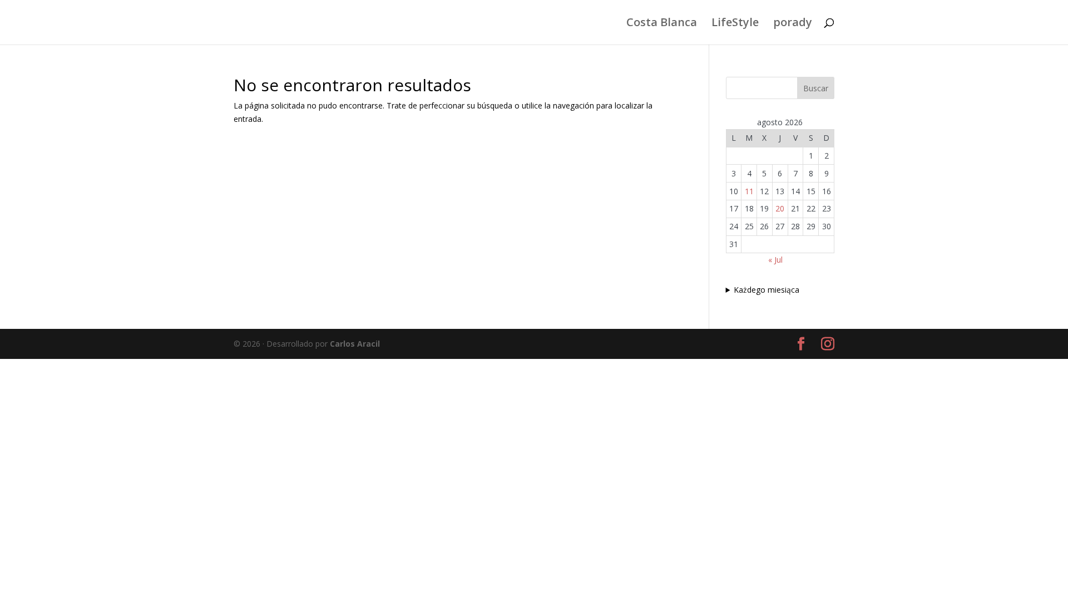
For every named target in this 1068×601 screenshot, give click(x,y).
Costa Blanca (661, 23)
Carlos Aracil (355, 343)
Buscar (815, 88)
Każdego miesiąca (766, 289)
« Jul (775, 259)
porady (792, 23)
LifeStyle (735, 23)
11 (749, 191)
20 (779, 208)
